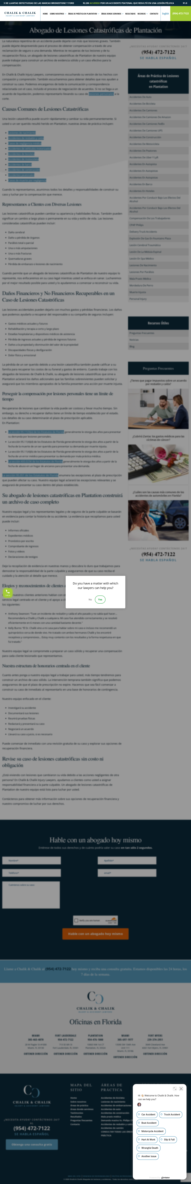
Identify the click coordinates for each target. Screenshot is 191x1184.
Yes (100, 599)
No (90, 599)
